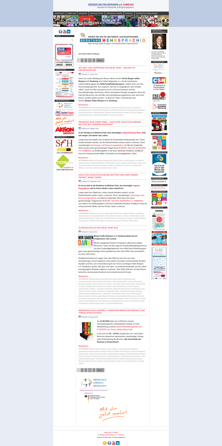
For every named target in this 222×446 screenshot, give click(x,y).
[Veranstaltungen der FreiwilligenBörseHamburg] (159, 131)
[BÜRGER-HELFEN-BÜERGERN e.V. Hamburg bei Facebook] (60, 31)
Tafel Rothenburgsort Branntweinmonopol (111, 301)
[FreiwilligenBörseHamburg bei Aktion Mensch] (64, 134)
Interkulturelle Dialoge (99, 356)
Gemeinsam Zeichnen (132, 286)
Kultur (143, 356)
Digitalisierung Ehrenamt (104, 286)
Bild (111, 279)
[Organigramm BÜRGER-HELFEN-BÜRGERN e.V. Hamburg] (64, 97)
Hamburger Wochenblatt (105, 289)
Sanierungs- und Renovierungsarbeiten (107, 145)
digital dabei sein (125, 351)
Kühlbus (94, 291)
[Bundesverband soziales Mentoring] (159, 110)
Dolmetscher (115, 107)
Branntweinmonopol (128, 279)
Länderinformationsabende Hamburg (90, 293)
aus (139, 133)
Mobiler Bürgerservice (85, 115)
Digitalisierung (91, 286)
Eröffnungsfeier (134, 216)
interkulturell (87, 356)
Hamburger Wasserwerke (129, 163)
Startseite (60, 13)
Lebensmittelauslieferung (134, 293)
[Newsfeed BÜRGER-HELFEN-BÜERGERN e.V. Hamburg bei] (105, 443)
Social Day (127, 298)
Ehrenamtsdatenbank (97, 163)
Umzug (127, 301)
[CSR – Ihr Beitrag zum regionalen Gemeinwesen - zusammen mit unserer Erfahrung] (159, 90)
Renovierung (96, 165)
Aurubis (93, 160)
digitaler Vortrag (83, 354)
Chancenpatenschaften (119, 281)
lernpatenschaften (98, 112)
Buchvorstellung (113, 349)
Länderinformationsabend (87, 358)
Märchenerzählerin (84, 296)
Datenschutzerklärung (147, 13)
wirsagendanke (83, 303)
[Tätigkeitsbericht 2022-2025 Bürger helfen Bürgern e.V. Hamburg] (64, 66)
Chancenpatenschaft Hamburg (100, 107)
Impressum (107, 432)
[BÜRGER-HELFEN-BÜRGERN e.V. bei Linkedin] (68, 31)
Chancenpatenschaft (85, 281)
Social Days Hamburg (116, 115)
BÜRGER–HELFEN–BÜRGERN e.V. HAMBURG (122, 201)
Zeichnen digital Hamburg (97, 303)
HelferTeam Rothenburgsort (118, 110)
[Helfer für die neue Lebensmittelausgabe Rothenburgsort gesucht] (64, 116)
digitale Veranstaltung (138, 351)
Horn (144, 163)
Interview (88, 291)
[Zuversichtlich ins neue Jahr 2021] (86, 248)
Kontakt (129, 13)
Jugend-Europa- (129, 133)
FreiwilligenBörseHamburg (100, 110)
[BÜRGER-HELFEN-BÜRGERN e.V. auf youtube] (64, 31)
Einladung (119, 216)
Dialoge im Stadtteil (113, 351)
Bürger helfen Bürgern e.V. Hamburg (112, 435)
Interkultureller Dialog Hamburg (130, 356)
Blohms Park (118, 160)
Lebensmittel (107, 293)
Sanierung (128, 165)
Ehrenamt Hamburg (126, 107)
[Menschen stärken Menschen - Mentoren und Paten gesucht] (94, 403)
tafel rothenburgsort (91, 301)
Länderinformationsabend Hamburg (131, 291)
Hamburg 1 (92, 289)
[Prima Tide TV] (64, 154)
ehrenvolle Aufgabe (119, 286)
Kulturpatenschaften (112, 291)
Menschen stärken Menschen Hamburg (117, 112)
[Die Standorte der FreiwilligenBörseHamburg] (159, 204)
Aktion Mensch (95, 279)
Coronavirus (117, 284)
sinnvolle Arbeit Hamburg (101, 115)
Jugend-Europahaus (85, 165)
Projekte (83, 13)
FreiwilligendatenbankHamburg (136, 354)
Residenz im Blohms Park (116, 165)
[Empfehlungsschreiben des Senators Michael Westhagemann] (159, 49)
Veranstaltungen (114, 13)
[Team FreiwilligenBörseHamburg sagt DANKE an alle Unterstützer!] (159, 149)
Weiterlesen (84, 105)
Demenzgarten (130, 284)
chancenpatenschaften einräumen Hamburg (92, 351)
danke (123, 284)
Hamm (140, 163)
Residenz (104, 165)
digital (138, 284)
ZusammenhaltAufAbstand (114, 303)
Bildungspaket (117, 279)
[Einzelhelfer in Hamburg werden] (159, 245)
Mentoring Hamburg (136, 112)
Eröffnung (126, 216)
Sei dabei (118, 361)
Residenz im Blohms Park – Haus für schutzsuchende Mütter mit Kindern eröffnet (110, 123)
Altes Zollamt (105, 279)
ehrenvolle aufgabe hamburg (98, 354)
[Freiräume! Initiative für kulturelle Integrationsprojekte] (159, 102)
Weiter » (100, 60)
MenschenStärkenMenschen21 (126, 296)
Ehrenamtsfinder (110, 163)
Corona (94, 284)
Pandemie (104, 298)
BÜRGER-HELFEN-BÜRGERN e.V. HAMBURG (89, 23)
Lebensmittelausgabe (85, 112)
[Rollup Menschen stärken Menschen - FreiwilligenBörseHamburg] (159, 279)
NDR (98, 298)
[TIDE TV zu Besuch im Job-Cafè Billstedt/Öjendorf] (64, 170)
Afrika (93, 349)
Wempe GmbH (112, 168)
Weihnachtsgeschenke (137, 301)
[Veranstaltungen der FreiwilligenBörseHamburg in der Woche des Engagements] (159, 175)
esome (118, 163)
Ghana (81, 356)
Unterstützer (96, 13)
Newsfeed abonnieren (158, 188)
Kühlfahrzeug (101, 291)
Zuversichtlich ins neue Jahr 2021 (98, 228)
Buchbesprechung (101, 349)
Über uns (72, 13)
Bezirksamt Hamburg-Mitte (105, 160)
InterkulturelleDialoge (113, 356)
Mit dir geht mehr (109, 361)
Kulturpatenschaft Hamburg (136, 110)
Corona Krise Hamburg (105, 284)
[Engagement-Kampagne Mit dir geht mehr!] (112, 413)
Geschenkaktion (84, 289)
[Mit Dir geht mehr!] (64, 126)
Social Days (89, 168)
